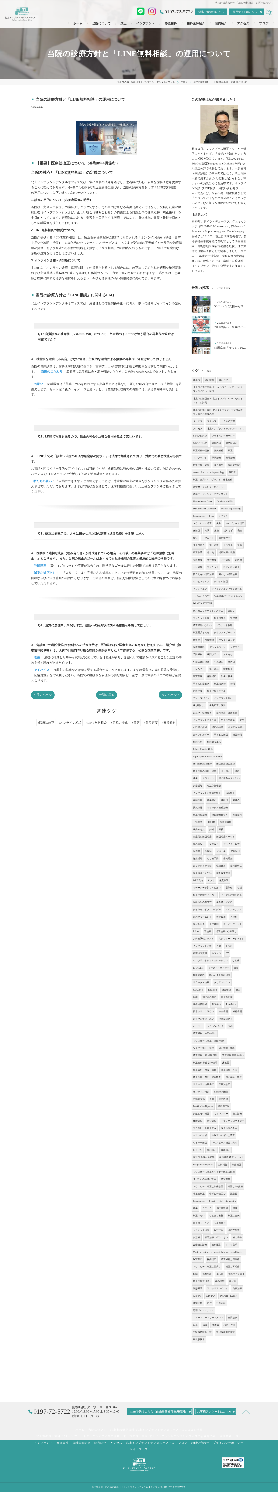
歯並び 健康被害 (202, 712)
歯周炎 (196, 851)
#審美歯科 (169, 722)
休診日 (224, 800)
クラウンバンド (215, 1026)
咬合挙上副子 (225, 1019)
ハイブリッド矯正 (235, 523)
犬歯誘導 (197, 785)
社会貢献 (221, 1303)
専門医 (232, 472)
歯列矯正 (228, 669)
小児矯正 (218, 661)
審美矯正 (211, 800)
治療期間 (197, 691)
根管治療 (230, 457)
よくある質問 (228, 421)
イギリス (223, 516)
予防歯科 (197, 654)
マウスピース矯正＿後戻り (207, 1266)
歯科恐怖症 (236, 865)
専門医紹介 (231, 443)
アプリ (210, 880)
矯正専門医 (223, 1106)
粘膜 (239, 887)
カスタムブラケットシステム (208, 610)
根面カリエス (214, 742)
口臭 (195, 1325)
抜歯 (216, 530)
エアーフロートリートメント (208, 1317)
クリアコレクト (222, 982)
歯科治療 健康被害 (226, 712)
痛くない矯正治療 (228, 574)
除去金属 (223, 1011)
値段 (237, 771)
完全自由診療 (200, 1244)
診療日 (231, 610)
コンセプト (224, 380)
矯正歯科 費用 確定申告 (207, 1077)
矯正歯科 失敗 (229, 1069)
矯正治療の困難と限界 (204, 771)
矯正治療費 (220, 683)
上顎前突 (197, 822)
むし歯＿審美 (216, 1215)
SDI (236, 968)
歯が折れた (199, 705)
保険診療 (197, 1120)
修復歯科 (237, 814)
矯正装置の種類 (227, 552)
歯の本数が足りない (229, 778)
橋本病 (215, 1325)
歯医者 (238, 560)
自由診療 (237, 1113)
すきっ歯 (221, 851)
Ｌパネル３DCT (201, 596)
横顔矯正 (211, 1150)
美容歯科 (197, 800)
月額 (218, 946)
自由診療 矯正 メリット (231, 1157)
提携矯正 (211, 1259)
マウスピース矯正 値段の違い (209, 1040)
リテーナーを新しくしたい (207, 887)
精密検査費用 (200, 953)
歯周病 (208, 851)
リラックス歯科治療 (217, 807)
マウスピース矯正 (202, 523)
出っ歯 (220, 1274)
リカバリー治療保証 (203, 1084)
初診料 (229, 946)
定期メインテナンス (203, 1310)
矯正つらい (199, 1215)
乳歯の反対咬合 (201, 661)
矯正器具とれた (201, 632)
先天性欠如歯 (228, 720)
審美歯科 (218, 450)
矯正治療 (214, 545)
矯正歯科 (209, 380)
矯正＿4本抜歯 (235, 1186)
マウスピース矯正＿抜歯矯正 (208, 1186)
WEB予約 (198, 880)
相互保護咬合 (214, 785)
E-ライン (197, 1150)
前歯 (195, 778)
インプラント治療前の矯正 (207, 793)
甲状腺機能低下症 (202, 1332)
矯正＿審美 (234, 1215)
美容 (211, 1099)
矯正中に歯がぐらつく (204, 895)
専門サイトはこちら (245, 11)
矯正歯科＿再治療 (230, 1259)
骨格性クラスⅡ (236, 1274)
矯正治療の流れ (201, 450)
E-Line (196, 931)
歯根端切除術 (200, 1004)
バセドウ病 (229, 1325)
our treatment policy (202, 763)
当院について (200, 443)
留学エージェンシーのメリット (209, 487)
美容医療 (223, 1099)
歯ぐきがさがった (202, 865)
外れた (210, 552)
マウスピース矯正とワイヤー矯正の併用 (214, 1171)
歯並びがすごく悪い (203, 1019)
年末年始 (216, 1004)
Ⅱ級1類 (211, 822)
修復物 (196, 640)
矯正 (230, 450)
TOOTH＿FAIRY (228, 1296)
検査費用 (221, 917)
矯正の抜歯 (217, 727)
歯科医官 (216, 1244)
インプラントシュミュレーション (210, 960)
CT (227, 953)
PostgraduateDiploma (203, 1164)
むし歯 (235, 960)
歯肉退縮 (228, 858)
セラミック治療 (201, 1230)
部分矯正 (225, 771)
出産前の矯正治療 (202, 836)
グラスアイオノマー (218, 968)
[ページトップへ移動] (246, 1411)
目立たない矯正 (231, 567)
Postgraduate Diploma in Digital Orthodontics (214, 1201)
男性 (235, 1208)
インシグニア (200, 589)
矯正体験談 (222, 1208)
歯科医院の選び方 (202, 902)
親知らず (228, 530)
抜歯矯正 (236, 1164)
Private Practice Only (203, 749)
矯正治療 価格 (227, 1048)
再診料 (233, 917)
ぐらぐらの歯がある (231, 895)
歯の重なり (199, 844)
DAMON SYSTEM (202, 603)
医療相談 (212, 989)
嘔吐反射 (221, 865)
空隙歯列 (235, 851)
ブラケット (213, 567)
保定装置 (223, 880)
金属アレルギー (236, 727)
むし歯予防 (213, 858)
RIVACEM (198, 968)
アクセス (197, 428)
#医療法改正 (45, 722)
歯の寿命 (237, 1237)
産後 (221, 829)
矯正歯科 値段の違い (204, 1033)
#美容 (136, 722)
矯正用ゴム (220, 618)
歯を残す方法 (223, 873)
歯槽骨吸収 (225, 822)
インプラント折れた (224, 698)
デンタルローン (217, 647)
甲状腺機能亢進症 (225, 1332)
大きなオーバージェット (231, 938)
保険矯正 (211, 676)
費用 (232, 683)
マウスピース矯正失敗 (204, 1128)
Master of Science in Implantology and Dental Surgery (218, 1252)
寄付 (209, 1303)
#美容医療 (151, 722)
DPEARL (197, 1259)
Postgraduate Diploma (203, 516)
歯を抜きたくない (202, 873)
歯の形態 (219, 1281)
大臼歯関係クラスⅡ (203, 938)
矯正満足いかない (202, 625)
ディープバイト (201, 698)
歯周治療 (232, 1317)
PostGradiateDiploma (203, 1106)
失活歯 (196, 1237)
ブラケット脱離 (224, 625)
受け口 (231, 661)
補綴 (205, 1325)
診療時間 (197, 560)
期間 (207, 530)
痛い (195, 538)
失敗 (218, 523)
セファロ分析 (200, 1135)
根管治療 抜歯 (201, 465)
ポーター (197, 1026)
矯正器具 (214, 669)
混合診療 (211, 1120)
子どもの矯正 (221, 734)
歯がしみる (199, 924)
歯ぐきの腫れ (209, 997)
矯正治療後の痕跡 (225, 763)
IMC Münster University (204, 508)
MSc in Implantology (231, 508)
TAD (230, 1026)
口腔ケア (210, 1296)
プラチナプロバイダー (232, 1120)
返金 (239, 545)
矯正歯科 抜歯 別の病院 (205, 1062)
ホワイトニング (227, 640)
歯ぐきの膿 (227, 997)
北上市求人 (199, 545)
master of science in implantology (208, 472)
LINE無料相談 (221, 1091)
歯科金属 (237, 1011)
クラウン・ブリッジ (224, 632)
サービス (197, 421)
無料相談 (207, 1274)
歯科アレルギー (201, 734)
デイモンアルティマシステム (227, 589)
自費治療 (237, 1288)
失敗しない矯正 (201, 1113)
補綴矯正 (230, 793)
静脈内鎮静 (199, 975)
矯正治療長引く (220, 814)
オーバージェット (232, 924)
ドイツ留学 (231, 1244)
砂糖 (195, 997)
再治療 (207, 931)
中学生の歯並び (217, 1193)
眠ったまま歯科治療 (219, 975)
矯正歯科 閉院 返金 (204, 1069)
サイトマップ (139, 1449)
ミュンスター (221, 1113)
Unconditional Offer (202, 501)
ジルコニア (220, 1223)
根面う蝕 (197, 742)
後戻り (233, 618)
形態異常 (197, 1288)
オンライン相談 (201, 1091)
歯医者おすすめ (224, 902)
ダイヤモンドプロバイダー (207, 909)
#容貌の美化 (119, 722)
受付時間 (211, 560)
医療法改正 (224, 1084)
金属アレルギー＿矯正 (223, 1135)
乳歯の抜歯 (227, 676)
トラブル (228, 545)
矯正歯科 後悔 (234, 1077)
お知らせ (228, 654)
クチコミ (207, 1208)
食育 (238, 989)
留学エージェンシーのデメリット (210, 494)
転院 (195, 1274)
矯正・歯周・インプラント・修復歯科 (212, 479)
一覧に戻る (106, 694)
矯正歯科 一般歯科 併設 (205, 1055)
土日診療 (197, 567)
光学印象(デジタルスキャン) (228, 596)
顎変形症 (197, 676)
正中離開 (214, 924)
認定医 (233, 1193)
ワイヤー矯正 (200, 1142)
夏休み (236, 800)
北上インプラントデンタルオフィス (225, 428)
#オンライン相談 (70, 722)
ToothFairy (231, 1004)
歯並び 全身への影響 (203, 1157)
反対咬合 (218, 1230)
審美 (195, 1208)
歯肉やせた (199, 829)
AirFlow (197, 1296)
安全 (240, 530)
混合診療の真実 (229, 1128)
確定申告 (225, 1179)
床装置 (225, 1062)
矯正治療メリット (225, 836)
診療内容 (216, 443)
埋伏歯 (232, 1281)
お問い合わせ (200, 435)
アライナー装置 (231, 844)
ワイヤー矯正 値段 (203, 1048)
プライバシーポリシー (223, 435)
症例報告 (222, 1164)
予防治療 (216, 457)
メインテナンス (234, 909)
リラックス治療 (201, 982)
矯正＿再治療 (232, 1266)
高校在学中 (234, 1230)
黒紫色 (229, 887)
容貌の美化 (199, 1099)
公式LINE (198, 989)
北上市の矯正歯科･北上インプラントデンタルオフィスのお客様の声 (218, 412)
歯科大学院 (234, 465)
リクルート (208, 538)
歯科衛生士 (224, 538)
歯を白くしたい (201, 1223)
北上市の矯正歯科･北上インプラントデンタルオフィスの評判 (218, 400)
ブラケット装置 (201, 618)
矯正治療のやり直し (226, 931)
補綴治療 (209, 640)
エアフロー (236, 647)
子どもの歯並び (201, 683)
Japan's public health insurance (207, 756)
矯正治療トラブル (216, 691)
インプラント (200, 457)
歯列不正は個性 (217, 705)
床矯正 (196, 530)
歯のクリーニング (202, 917)
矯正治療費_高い (201, 1281)
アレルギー (199, 669)
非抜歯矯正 (199, 1193)
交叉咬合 (214, 844)
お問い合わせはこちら (210, 11)
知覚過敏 (197, 858)
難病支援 (197, 1303)
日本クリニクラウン (203, 1011)
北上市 (196, 380)
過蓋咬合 (226, 989)
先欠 (242, 720)
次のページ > (170, 694)
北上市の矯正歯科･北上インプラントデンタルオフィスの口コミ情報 (218, 389)
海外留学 (218, 465)
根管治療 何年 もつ (216, 1237)
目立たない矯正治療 (203, 574)
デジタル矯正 (221, 581)
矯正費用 (237, 734)
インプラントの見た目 (204, 720)
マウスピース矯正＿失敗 (224, 1142)
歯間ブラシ (213, 654)
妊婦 (211, 829)
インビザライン (201, 581)
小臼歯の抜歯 (200, 727)
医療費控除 (199, 647)
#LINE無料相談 (96, 722)
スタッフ (211, 421)
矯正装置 (197, 552)
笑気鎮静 (197, 807)
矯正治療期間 (200, 814)
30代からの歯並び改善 (204, 1179)
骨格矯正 (225, 1150)
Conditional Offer (225, 501)
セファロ (216, 953)
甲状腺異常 (199, 1339)
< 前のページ (43, 694)
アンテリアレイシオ (217, 1288)
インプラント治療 (202, 946)
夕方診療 (225, 560)
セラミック (208, 778)
